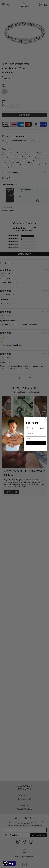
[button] (5, 863)
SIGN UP (36, 443)
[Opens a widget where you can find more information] (9, 864)
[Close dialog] (45, 418)
